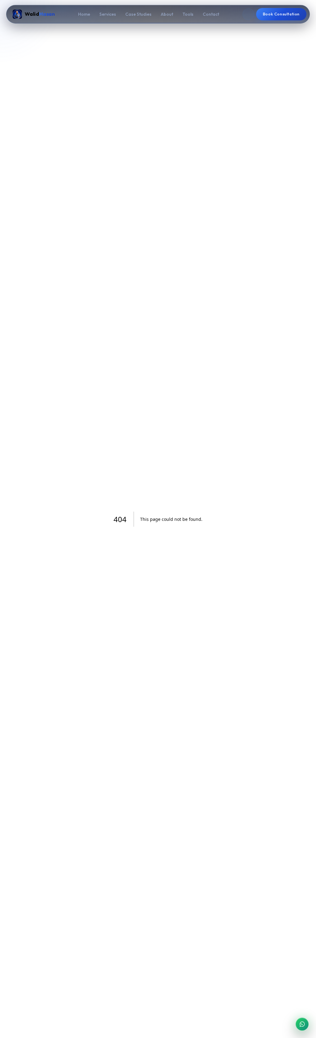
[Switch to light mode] (248, 14)
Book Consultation (281, 13)
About (167, 14)
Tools (187, 14)
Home (84, 14)
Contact (211, 14)
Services (107, 14)
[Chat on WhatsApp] (302, 1024)
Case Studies (138, 14)
